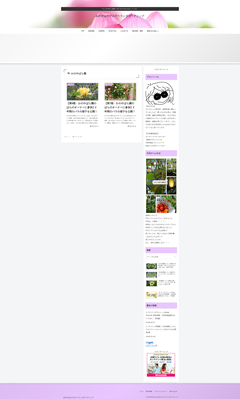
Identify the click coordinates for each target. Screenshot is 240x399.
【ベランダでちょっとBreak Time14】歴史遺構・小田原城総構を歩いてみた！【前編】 (160, 315)
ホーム (142, 391)
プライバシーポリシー (160, 391)
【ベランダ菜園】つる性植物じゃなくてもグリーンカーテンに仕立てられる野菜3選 (161, 329)
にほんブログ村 (151, 346)
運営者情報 (149, 391)
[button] (175, 257)
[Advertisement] (120, 49)
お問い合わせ (173, 391)
